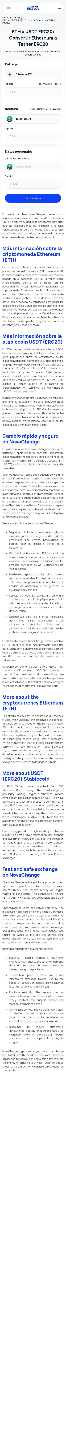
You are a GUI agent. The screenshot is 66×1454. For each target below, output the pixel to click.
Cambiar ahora (33, 198)
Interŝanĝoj (18, 17)
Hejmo (5, 17)
